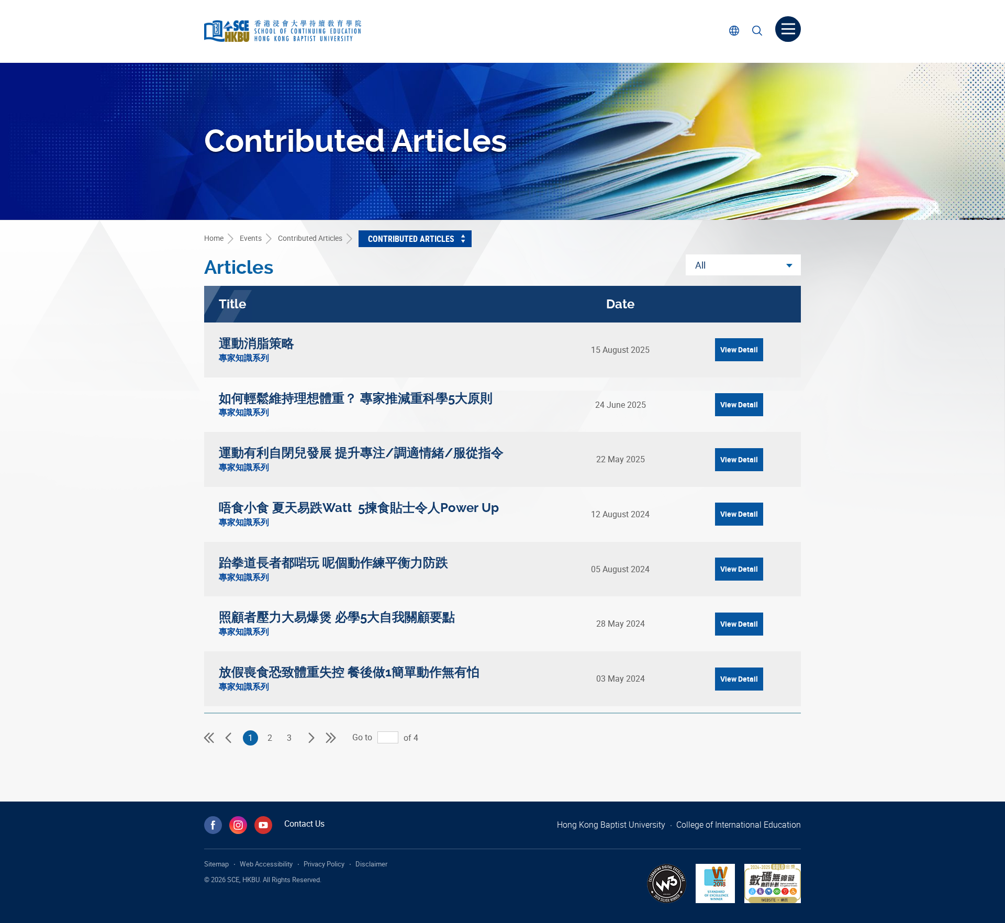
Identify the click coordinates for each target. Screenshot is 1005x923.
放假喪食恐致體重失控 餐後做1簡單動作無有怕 (349, 672)
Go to (362, 737)
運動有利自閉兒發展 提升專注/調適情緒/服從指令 (361, 453)
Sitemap (216, 864)
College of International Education (738, 824)
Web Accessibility (266, 864)
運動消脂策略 (256, 343)
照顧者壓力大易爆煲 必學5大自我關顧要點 (337, 617)
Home (214, 238)
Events (251, 238)
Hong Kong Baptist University (611, 824)
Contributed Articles (310, 238)
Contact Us (304, 823)
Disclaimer (371, 864)
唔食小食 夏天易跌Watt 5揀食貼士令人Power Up (359, 508)
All (700, 265)
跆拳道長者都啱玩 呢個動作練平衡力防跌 (333, 562)
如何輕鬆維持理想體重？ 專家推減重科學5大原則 (356, 398)
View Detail (739, 349)
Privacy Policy (324, 864)
